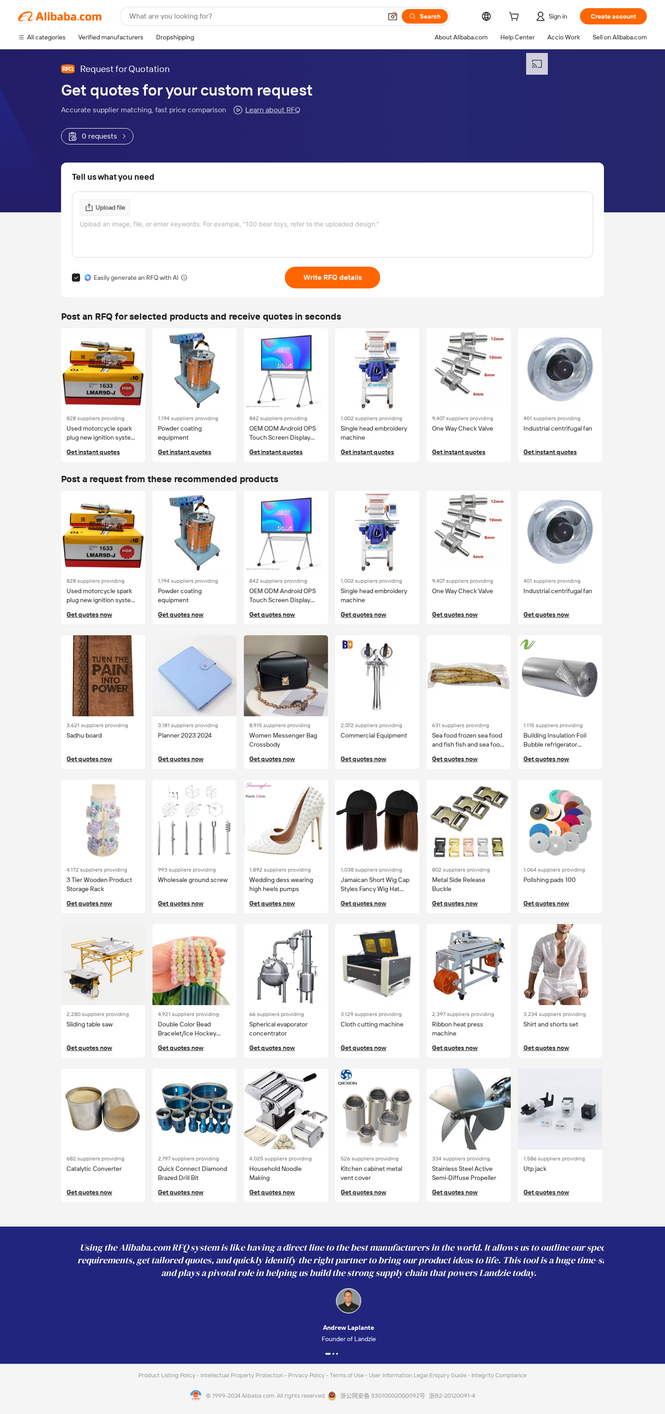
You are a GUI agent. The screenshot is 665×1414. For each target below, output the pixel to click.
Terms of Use (347, 1375)
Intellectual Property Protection (242, 1375)
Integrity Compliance (499, 1375)
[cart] (515, 17)
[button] (392, 16)
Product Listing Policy (167, 1375)
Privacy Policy (307, 1375)
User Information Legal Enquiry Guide (417, 1375)
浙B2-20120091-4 (452, 1395)
